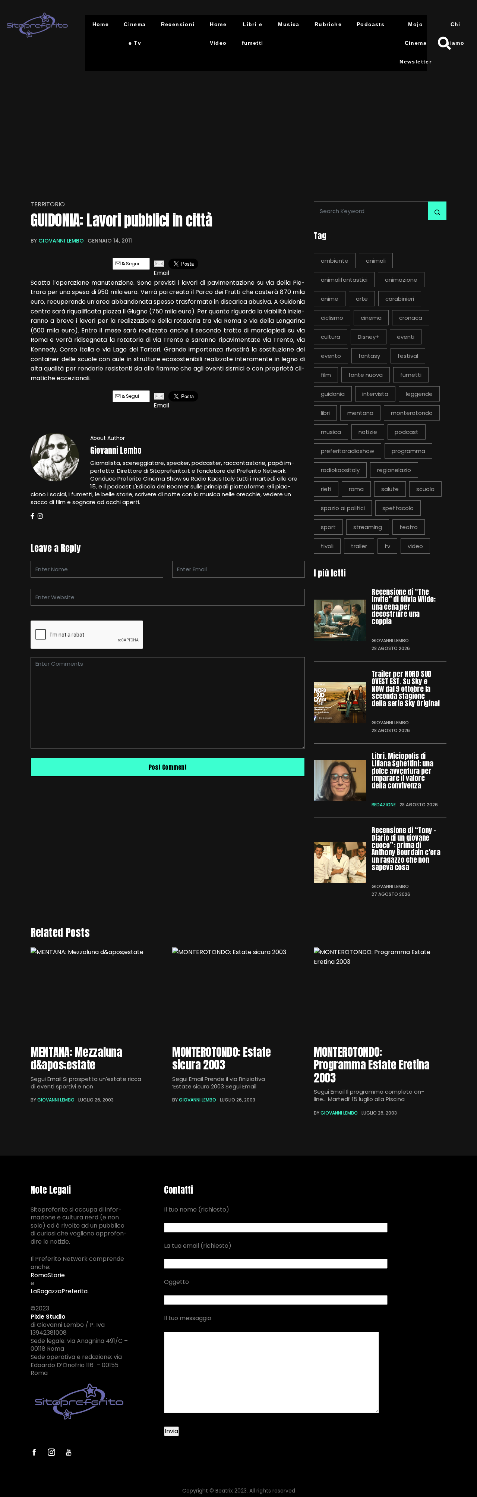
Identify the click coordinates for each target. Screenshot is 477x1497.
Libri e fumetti (252, 33)
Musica (288, 24)
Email (159, 273)
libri (325, 413)
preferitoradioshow (347, 451)
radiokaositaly (340, 470)
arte (362, 299)
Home (100, 24)
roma (356, 489)
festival (408, 356)
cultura (330, 337)
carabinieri (399, 299)
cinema (371, 318)
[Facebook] (32, 516)
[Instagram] (40, 516)
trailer (359, 546)
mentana (360, 413)
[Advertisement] (238, 130)
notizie (367, 432)
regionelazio (394, 470)
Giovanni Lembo (61, 240)
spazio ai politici (343, 508)
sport (328, 527)
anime (329, 299)
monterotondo (412, 413)
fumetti (410, 375)
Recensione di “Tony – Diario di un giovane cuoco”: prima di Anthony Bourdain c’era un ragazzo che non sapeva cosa (406, 849)
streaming (367, 527)
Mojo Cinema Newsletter (415, 43)
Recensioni (178, 24)
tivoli (327, 546)
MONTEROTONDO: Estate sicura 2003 (221, 1059)
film (326, 375)
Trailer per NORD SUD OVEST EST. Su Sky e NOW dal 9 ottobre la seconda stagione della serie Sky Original (405, 689)
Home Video (218, 33)
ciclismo (332, 318)
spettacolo (398, 508)
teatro (408, 527)
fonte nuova (365, 375)
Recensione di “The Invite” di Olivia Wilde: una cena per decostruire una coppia (403, 606)
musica (331, 432)
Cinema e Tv (135, 33)
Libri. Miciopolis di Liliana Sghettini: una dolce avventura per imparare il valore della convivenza (402, 771)
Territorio (47, 204)
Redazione (384, 804)
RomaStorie (48, 1275)
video (415, 546)
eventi (405, 337)
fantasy (369, 356)
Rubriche (328, 24)
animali (376, 261)
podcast (406, 432)
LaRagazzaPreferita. (60, 1291)
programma (408, 451)
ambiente (334, 261)
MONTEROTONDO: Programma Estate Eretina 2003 (372, 1065)
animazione (401, 280)
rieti (326, 489)
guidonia (333, 394)
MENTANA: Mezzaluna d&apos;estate (76, 1059)
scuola (425, 489)
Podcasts (371, 24)
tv (387, 546)
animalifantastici (344, 280)
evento (331, 356)
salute (390, 489)
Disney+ (368, 337)
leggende (419, 394)
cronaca (410, 318)
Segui (132, 263)
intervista (375, 394)
